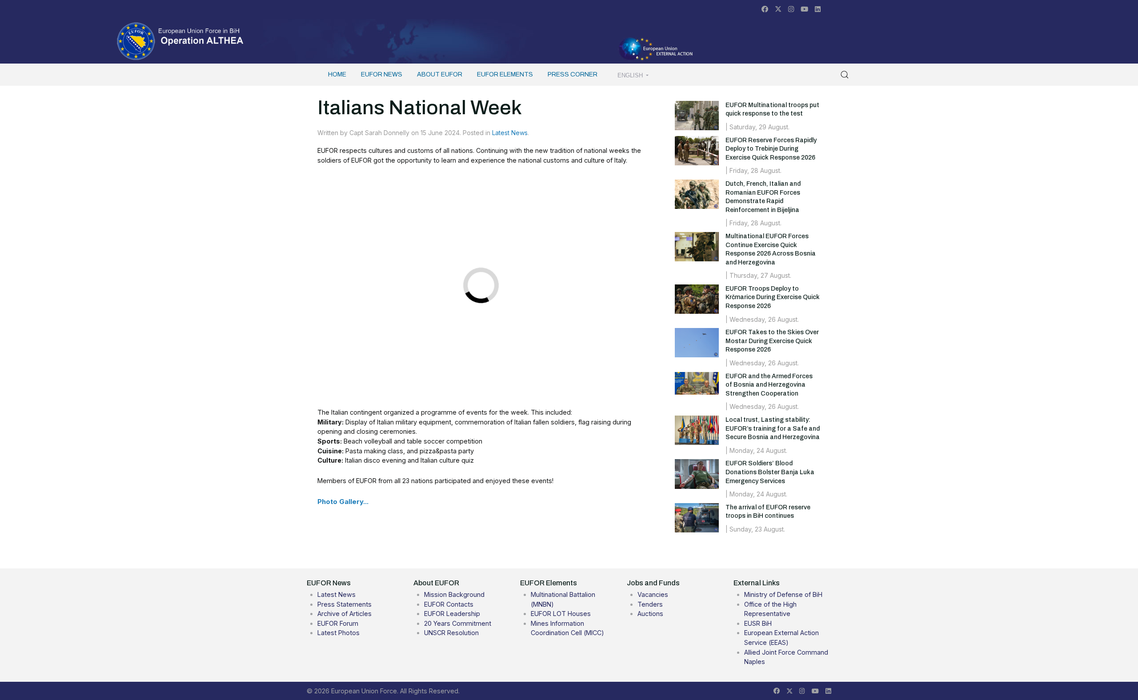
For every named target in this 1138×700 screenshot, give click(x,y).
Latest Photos (338, 632)
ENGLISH (631, 75)
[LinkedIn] (818, 9)
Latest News (510, 132)
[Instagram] (791, 9)
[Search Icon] (844, 74)
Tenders (650, 604)
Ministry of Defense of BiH (783, 594)
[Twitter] (778, 9)
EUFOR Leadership (452, 613)
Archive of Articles (344, 613)
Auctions (650, 613)
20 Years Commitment (457, 623)
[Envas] (180, 40)
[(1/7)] (585, 216)
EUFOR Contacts (448, 604)
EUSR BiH (758, 623)
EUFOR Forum (337, 623)
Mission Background (454, 594)
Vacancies (652, 594)
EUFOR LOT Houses (561, 613)
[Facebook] (764, 9)
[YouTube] (804, 9)
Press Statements (344, 604)
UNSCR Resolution (451, 632)
